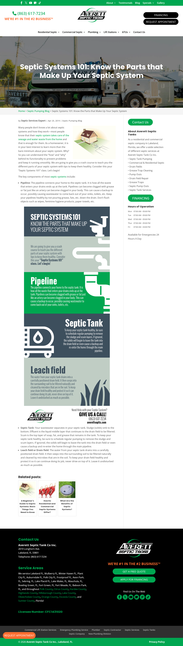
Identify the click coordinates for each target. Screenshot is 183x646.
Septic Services (132, 630)
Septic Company (77, 633)
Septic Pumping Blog (72, 120)
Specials (147, 3)
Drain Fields (135, 166)
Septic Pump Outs (139, 186)
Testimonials (125, 3)
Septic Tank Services (140, 190)
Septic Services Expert (33, 120)
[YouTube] (30, 3)
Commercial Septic (72, 32)
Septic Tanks (149, 630)
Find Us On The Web (134, 591)
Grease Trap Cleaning (141, 170)
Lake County (68, 593)
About (109, 3)
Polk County (46, 589)
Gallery (161, 3)
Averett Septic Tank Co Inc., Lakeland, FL (49, 641)
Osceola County (67, 596)
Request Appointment (161, 21)
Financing (161, 15)
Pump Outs (135, 174)
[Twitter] (26, 3)
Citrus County (61, 589)
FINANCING (140, 198)
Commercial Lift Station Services (40, 630)
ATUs (125, 32)
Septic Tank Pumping (140, 158)
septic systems (58, 176)
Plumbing (93, 32)
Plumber (96, 630)
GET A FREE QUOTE (134, 571)
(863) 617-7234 (30, 13)
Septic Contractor (112, 630)
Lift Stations (110, 32)
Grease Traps (136, 182)
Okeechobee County (29, 596)
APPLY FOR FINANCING (134, 579)
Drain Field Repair (139, 178)
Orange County (49, 596)
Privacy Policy (157, 641)
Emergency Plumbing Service (74, 630)
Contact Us (139, 32)
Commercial (135, 162)
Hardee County (78, 589)
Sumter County (26, 600)
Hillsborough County (50, 593)
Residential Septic (47, 32)
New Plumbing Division (99, 633)
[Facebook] (21, 3)
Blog (137, 3)
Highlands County (27, 593)
